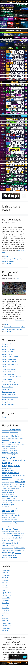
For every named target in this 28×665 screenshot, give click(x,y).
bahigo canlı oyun (14, 446)
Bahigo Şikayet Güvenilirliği (10, 356)
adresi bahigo (6, 430)
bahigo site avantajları (19, 504)
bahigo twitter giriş (14, 519)
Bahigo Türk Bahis (7, 351)
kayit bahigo (19, 550)
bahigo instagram (9, 479)
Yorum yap (7, 263)
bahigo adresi (15, 430)
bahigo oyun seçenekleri (14, 488)
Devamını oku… (19, 320)
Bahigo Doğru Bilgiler (8, 392)
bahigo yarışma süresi (6, 524)
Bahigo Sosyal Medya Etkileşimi (11, 377)
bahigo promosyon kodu (8, 498)
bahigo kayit (20, 482)
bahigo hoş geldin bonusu (7, 477)
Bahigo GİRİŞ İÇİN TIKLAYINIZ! (14, 30)
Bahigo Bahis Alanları (8, 404)
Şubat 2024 (5, 608)
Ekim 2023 (5, 618)
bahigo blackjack (5, 436)
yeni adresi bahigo (9, 557)
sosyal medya (4, 555)
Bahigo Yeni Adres (10, 529)
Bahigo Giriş (5, 346)
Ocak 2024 (5, 610)
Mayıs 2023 (5, 630)
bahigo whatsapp (18, 523)
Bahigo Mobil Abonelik (9, 359)
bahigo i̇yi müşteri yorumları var (8, 482)
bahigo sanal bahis (8, 261)
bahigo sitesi (5, 506)
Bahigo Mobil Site (7, 387)
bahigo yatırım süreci (6, 526)
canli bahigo (7, 540)
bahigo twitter (6, 519)
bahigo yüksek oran (6, 533)
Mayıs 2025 (5, 577)
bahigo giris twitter (8, 460)
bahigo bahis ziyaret (19, 434)
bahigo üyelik (17, 535)
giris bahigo (6, 543)
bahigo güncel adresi (10, 473)
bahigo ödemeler (13, 533)
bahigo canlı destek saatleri (18, 444)
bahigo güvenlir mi (19, 475)
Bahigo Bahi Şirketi (7, 399)
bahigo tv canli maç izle (11, 515)
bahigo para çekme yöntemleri (8, 494)
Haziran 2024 (6, 598)
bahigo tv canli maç (8, 513)
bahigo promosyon (9, 496)
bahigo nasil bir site (19, 486)
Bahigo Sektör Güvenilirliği (10, 364)
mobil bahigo (8, 553)
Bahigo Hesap (6, 402)
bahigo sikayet (8, 504)
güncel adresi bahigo (7, 548)
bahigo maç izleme (7, 486)
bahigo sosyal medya (14, 506)
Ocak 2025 (5, 582)
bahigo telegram (8, 511)
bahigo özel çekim (20, 533)
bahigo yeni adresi (8, 531)
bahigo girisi (8, 457)
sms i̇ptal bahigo (18, 553)
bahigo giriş (17, 259)
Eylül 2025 (5, 572)
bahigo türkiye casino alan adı (18, 521)
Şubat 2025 (5, 580)
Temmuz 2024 (6, 595)
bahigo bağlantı (9, 259)
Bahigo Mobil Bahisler (8, 374)
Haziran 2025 (6, 575)
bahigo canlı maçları (6, 446)
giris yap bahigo (8, 545)
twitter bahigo (12, 555)
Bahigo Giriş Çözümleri (9, 349)
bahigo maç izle (19, 484)
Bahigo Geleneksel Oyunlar (10, 384)
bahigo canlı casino (7, 444)
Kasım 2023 (5, 615)
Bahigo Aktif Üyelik (8, 389)
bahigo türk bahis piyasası (7, 521)
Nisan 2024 (5, 603)
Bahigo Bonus (14, 436)
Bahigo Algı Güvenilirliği (9, 379)
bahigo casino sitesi (10, 453)
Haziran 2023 (6, 628)
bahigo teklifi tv (15, 508)
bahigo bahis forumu (14, 432)
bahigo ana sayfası (5, 432)
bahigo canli (5, 440)
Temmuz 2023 (6, 625)
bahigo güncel (6, 468)
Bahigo (6, 256)
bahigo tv (18, 511)
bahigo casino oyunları (9, 450)
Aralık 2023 (5, 613)
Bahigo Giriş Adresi (11, 465)
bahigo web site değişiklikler (7, 523)
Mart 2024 (5, 605)
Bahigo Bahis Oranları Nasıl (10, 273)
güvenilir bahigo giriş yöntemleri (8, 550)
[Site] (14, 51)
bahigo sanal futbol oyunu (18, 500)
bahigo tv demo (5, 517)
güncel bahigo (19, 548)
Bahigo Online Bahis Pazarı (10, 397)
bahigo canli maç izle (11, 442)
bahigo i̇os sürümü (20, 479)
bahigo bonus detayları (6, 438)
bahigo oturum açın (5, 488)
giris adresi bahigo (17, 540)
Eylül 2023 (5, 620)
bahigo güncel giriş (7, 475)
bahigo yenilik (17, 531)
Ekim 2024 (5, 588)
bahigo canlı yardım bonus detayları (9, 448)
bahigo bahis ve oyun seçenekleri (8, 434)
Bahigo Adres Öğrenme (9, 369)
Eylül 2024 (5, 590)
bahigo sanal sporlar (7, 502)
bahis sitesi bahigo (17, 538)
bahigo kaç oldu (7, 484)
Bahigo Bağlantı (11, 219)
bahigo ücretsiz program (7, 535)
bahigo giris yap (20, 460)
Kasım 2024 (5, 585)
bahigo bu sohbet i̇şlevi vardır (17, 438)
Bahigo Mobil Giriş (7, 354)
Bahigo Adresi (6, 344)
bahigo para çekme (8, 492)
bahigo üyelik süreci (6, 538)
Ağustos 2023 (6, 623)
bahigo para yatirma (7, 490)
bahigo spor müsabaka (6, 508)
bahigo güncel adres (9, 470)
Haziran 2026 (6, 570)
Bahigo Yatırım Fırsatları (9, 372)
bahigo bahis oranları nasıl (12, 327)
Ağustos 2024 (6, 593)
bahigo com (15, 455)
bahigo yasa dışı (14, 524)
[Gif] (14, 82)
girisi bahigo (15, 543)
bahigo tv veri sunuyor (13, 517)
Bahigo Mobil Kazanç (8, 382)
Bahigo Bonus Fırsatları (9, 361)
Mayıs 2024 (5, 600)
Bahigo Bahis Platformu (9, 394)
